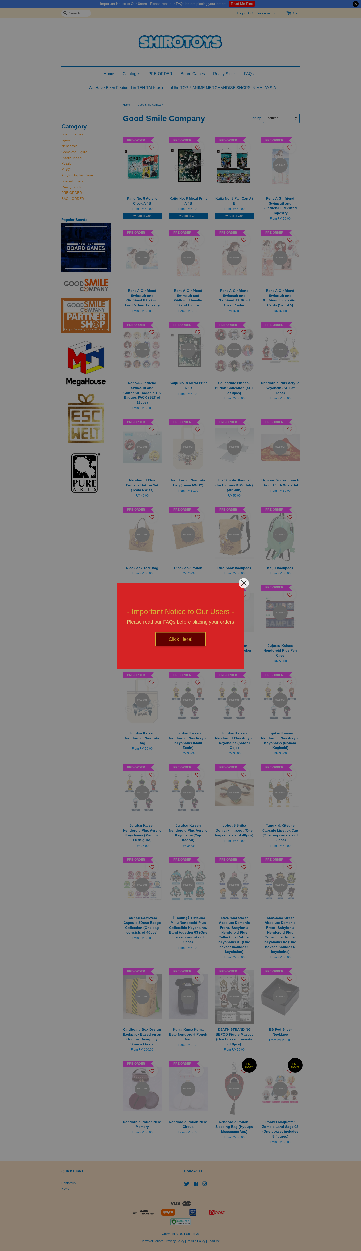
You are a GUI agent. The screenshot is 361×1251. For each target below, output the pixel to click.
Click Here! (181, 639)
